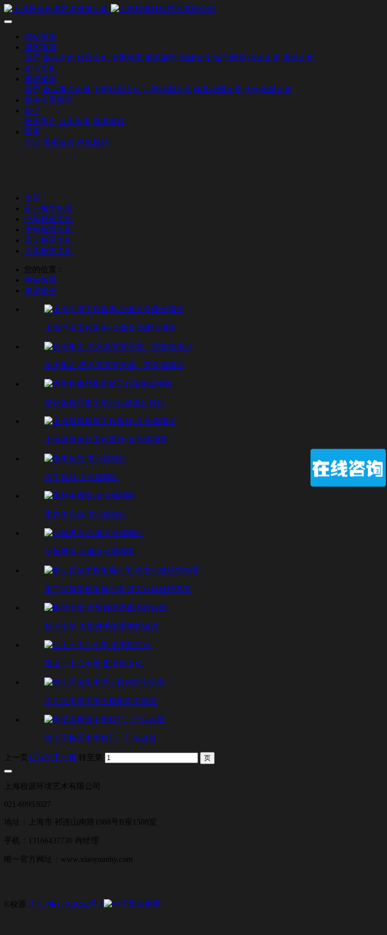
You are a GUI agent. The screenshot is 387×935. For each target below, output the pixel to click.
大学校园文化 (48, 250)
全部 (32, 57)
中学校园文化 (48, 219)
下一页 (64, 757)
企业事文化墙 (48, 208)
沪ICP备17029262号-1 (66, 904)
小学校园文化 (48, 229)
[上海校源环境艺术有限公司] (193, 9)
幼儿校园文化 (48, 240)
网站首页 (40, 36)
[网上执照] (132, 904)
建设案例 (40, 290)
